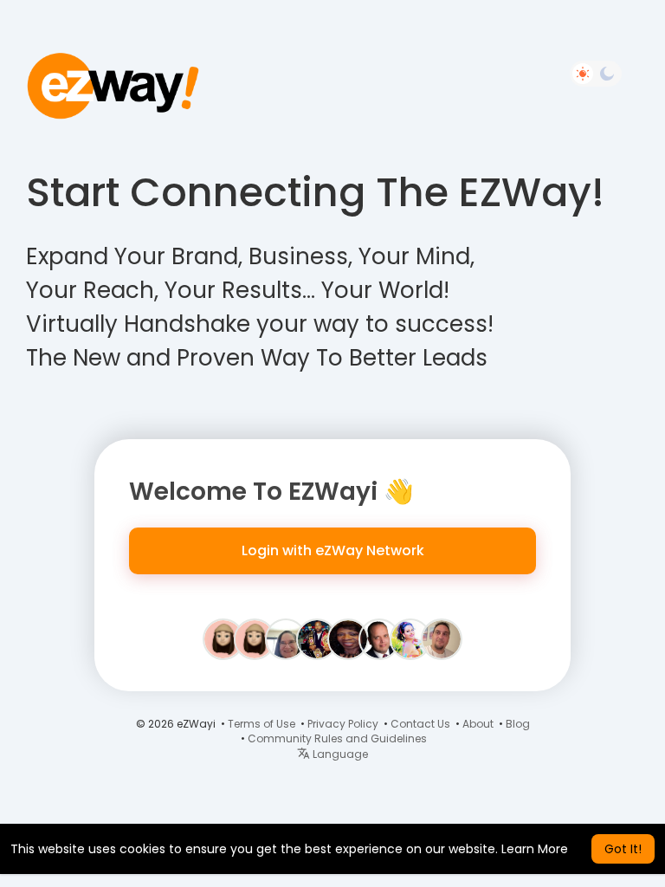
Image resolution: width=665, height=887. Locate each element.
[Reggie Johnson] (317, 638)
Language (339, 754)
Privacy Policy (342, 723)
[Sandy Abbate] (286, 638)
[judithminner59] (255, 638)
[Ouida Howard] (348, 638)
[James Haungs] (442, 638)
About (478, 723)
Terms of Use (261, 723)
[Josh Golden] (379, 638)
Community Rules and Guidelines (337, 738)
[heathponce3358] (223, 638)
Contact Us (420, 723)
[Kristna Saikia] (410, 638)
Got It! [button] (623, 849)
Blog (518, 723)
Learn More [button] (534, 849)
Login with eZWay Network (333, 550)
